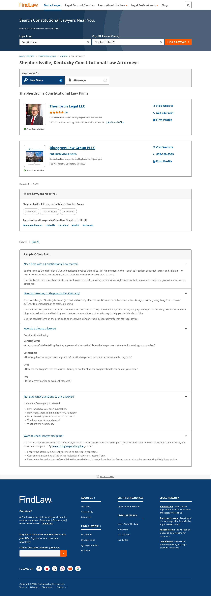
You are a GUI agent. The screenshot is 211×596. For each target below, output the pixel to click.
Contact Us (86, 517)
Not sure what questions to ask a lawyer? (49, 396)
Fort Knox (63, 225)
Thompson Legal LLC (67, 106)
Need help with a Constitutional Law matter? (51, 264)
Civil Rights (31, 211)
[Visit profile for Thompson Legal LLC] (34, 114)
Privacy (33, 587)
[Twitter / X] (54, 568)
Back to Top (107, 476)
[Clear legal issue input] (88, 42)
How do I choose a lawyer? (40, 328)
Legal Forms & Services (129, 506)
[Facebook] (39, 568)
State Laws (123, 529)
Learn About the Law (128, 524)
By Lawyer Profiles (89, 545)
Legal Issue (25, 36)
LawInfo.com (166, 541)
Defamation (68, 211)
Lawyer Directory (26, 56)
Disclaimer (47, 587)
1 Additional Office (115, 122)
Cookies (61, 587)
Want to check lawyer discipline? (43, 436)
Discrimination (50, 211)
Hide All (35, 242)
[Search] (188, 5)
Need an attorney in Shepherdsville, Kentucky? (52, 293)
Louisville (50, 225)
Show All (23, 242)
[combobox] (55, 42)
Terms (22, 587)
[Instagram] (62, 568)
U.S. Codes (123, 540)
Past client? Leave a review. (63, 153)
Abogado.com (167, 529)
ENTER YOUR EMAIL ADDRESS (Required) (39, 547)
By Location (86, 534)
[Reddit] (70, 568)
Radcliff (75, 225)
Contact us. (47, 523)
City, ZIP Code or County (106, 36)
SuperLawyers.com (169, 518)
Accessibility (87, 511)
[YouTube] (47, 568)
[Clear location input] (160, 42)
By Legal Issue (88, 540)
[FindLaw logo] (30, 5)
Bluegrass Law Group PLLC (72, 147)
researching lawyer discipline (67, 446)
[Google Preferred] (78, 568)
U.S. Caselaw (124, 534)
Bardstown (88, 225)
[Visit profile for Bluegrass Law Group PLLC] (34, 156)
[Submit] (63, 553)
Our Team (86, 506)
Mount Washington (32, 225)
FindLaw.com (166, 506)
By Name (85, 550)
